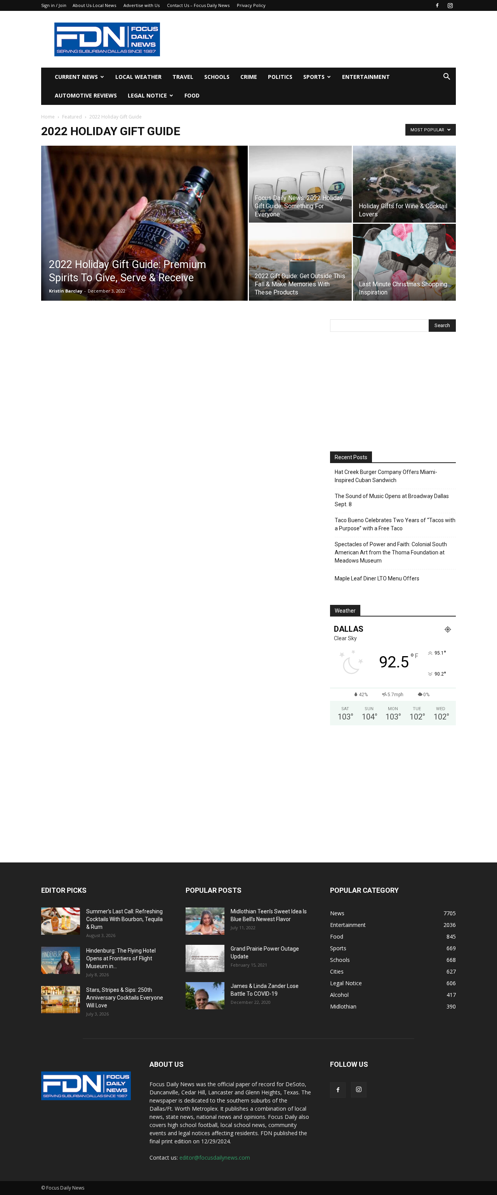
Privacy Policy (251, 5)
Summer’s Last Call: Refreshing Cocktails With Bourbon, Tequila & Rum (124, 919)
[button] (446, 77)
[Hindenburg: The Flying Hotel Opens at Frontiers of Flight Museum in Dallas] (60, 960)
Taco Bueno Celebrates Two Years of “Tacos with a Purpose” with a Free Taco (395, 524)
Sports (314, 76)
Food (192, 95)
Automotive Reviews (86, 95)
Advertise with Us (141, 5)
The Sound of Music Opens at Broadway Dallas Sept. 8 (392, 500)
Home (48, 116)
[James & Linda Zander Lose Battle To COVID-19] (205, 995)
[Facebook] (437, 5)
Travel (182, 76)
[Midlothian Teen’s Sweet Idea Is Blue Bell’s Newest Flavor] (205, 921)
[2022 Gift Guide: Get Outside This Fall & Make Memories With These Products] (300, 262)
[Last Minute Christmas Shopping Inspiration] (404, 262)
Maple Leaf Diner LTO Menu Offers (377, 578)
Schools (216, 76)
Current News (76, 76)
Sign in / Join (53, 5)
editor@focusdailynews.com (214, 1157)
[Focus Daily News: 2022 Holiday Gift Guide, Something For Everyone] (300, 184)
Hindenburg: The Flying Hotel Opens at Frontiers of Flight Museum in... (121, 958)
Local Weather (138, 76)
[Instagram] (450, 5)
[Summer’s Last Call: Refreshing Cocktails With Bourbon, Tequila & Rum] (60, 921)
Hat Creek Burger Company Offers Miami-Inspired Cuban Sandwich (386, 476)
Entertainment (366, 76)
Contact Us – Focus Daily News (198, 5)
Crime (248, 76)
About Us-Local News (94, 5)
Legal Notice (147, 95)
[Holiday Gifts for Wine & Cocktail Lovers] (404, 184)
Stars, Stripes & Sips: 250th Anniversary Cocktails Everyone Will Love (124, 998)
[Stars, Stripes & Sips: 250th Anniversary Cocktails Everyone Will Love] (60, 999)
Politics (280, 76)
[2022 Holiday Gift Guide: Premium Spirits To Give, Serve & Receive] (144, 235)
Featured (72, 116)
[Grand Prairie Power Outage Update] (205, 958)
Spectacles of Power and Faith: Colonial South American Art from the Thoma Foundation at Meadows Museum (391, 552)
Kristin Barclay (65, 291)
